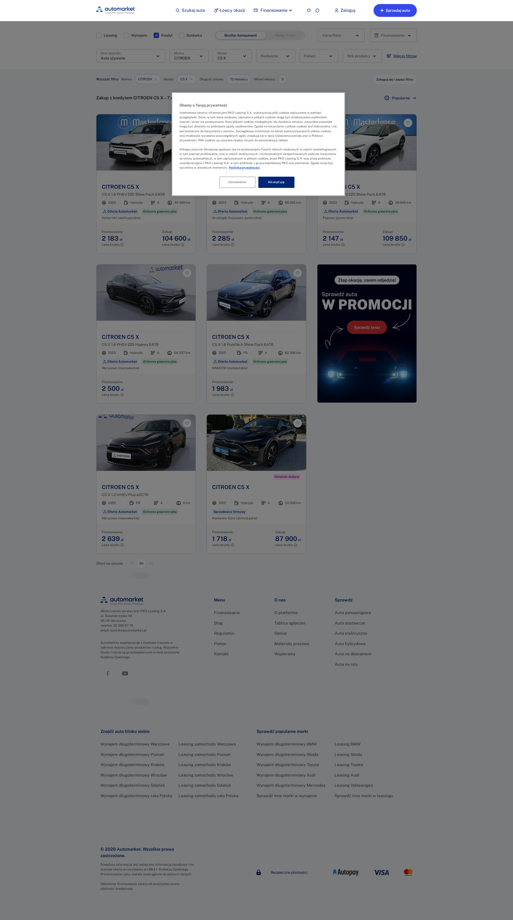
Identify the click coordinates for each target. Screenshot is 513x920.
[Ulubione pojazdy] (309, 10)
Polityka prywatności (244, 167)
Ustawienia (237, 182)
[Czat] (317, 10)
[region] (258, 144)
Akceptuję (276, 182)
